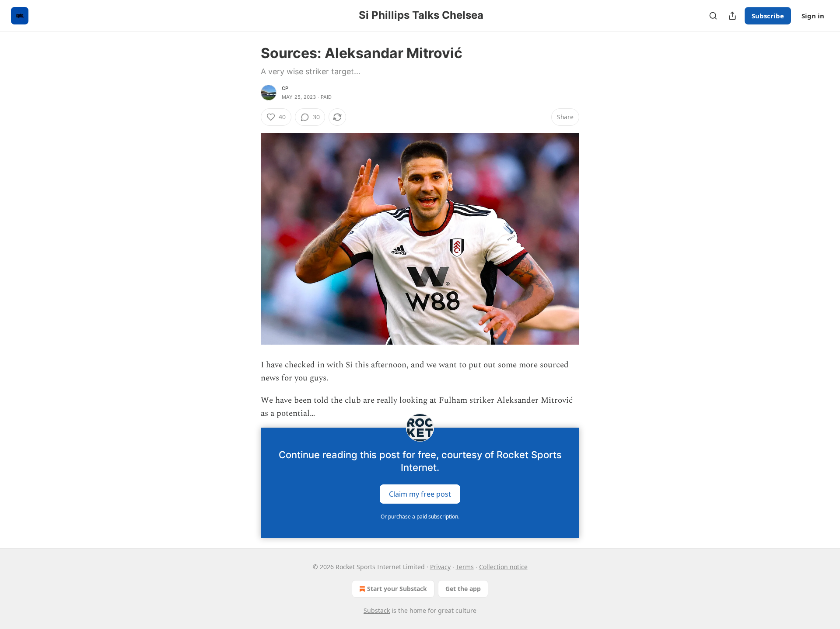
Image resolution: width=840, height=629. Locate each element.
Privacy (440, 567)
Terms (465, 567)
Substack (377, 610)
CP (285, 88)
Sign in (813, 15)
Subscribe (768, 15)
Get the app (463, 588)
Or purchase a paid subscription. (420, 516)
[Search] (713, 15)
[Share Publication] (732, 15)
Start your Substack (397, 588)
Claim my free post (420, 493)
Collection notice (503, 567)
